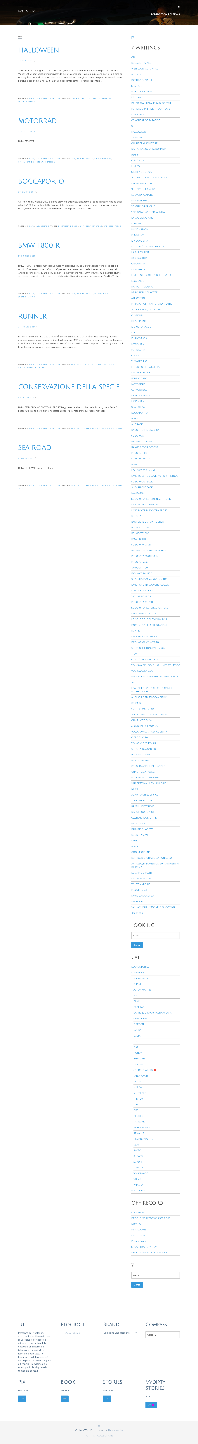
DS (135, 1041)
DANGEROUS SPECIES (143, 812)
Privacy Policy (138, 1241)
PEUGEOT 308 (139, 562)
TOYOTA (138, 1167)
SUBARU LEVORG (141, 458)
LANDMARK (137, 401)
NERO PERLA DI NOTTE (144, 292)
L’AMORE (136, 223)
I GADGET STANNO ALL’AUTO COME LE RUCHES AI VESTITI (152, 690)
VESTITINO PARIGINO (143, 206)
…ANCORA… (137, 137)
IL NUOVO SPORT (141, 241)
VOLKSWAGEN (141, 1173)
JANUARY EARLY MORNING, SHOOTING (153, 907)
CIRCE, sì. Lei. (138, 160)
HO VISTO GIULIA (140, 754)
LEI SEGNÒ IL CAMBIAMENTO (147, 246)
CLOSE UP (137, 315)
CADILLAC (138, 1007)
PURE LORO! (138, 349)
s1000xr (51, 162)
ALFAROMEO (140, 978)
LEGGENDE (137, 281)
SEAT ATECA (138, 407)
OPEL (136, 1110)
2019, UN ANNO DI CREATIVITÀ (148, 212)
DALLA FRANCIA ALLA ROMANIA (148, 149)
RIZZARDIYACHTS (143, 1139)
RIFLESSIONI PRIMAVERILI (145, 777)
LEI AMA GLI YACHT (141, 873)
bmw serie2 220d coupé (89, 364)
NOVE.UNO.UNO (140, 200)
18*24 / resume (72, 1333)
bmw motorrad (85, 159)
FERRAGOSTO (139, 378)
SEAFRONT (137, 86)
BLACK (135, 846)
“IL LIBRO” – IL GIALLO (143, 189)
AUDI (136, 995)
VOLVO (137, 1179)
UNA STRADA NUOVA (143, 772)
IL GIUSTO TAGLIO (141, 327)
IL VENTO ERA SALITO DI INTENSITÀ (151, 275)
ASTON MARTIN (142, 990)
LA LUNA (136, 97)
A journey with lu (80, 98)
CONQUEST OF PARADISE (145, 120)
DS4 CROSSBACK (140, 395)
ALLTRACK (137, 424)
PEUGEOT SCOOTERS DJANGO (148, 550)
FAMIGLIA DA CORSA (142, 895)
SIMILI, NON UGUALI (142, 172)
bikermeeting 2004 (68, 226)
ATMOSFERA (138, 298)
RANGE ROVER (141, 1127)
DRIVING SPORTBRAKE (144, 636)
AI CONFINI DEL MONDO (144, 726)
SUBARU (138, 1156)
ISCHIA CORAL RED (141, 573)
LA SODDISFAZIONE (142, 218)
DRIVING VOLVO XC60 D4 (145, 642)
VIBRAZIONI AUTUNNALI (145, 68)
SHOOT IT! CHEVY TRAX (144, 1247)
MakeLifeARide (26, 162)
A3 (132, 682)
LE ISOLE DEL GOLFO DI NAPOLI (149, 619)
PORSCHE (139, 1121)
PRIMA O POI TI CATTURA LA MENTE (151, 304)
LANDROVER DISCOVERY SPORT (149, 510)
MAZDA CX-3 (138, 493)
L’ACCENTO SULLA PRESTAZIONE (149, 625)
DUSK (134, 840)
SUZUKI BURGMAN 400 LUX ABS (149, 579)
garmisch (109, 226)
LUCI (133, 332)
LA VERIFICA (138, 269)
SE (132, 126)
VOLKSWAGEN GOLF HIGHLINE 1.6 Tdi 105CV (155, 665)
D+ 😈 (151, 1404)
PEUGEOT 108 (139, 453)
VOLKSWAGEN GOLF (142, 671)
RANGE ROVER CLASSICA (145, 430)
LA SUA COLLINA (140, 252)
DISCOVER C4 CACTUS (143, 613)
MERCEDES (139, 1093)
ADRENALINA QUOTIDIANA (146, 309)
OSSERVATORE (139, 258)
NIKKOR (22, 368)
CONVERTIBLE (139, 390)
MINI (136, 1104)
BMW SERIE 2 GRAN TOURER (147, 522)
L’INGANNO (137, 114)
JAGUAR (138, 1064)
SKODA (137, 1150)
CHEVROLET (140, 1018)
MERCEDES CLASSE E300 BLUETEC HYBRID (155, 676)
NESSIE (135, 789)
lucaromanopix (26, 101)
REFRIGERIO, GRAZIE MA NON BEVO (151, 858)
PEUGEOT (139, 1116)
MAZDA (137, 1087)
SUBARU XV (137, 436)
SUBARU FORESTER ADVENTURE (150, 608)
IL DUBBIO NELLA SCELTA (145, 367)
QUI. (133, 57)
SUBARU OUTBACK (142, 481)
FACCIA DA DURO (140, 760)
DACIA (136, 1036)
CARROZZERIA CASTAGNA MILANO (152, 1013)
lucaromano (42, 98)
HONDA (137, 1053)
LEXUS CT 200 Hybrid (143, 470)
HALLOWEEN (38, 50)
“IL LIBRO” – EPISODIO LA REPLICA (150, 177)
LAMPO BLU (138, 344)
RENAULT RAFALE (141, 63)
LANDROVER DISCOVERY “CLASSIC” (150, 585)
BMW (31, 98)
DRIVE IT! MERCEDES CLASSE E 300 (150, 1218)
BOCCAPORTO (41, 181)
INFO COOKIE (138, 1229)
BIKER (134, 418)
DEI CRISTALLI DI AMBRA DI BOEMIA (151, 103)
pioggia (119, 226)
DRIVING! (136, 1224)
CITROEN (136, 516)
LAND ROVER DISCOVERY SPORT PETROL (154, 476)
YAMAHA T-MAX (139, 567)
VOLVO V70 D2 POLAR (143, 743)
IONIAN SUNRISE (140, 372)
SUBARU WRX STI (141, 544)
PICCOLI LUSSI (139, 890)
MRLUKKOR (100, 428)
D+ (22, 1398)
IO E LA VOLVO (139, 1235)
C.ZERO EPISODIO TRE (144, 818)
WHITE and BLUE (140, 884)
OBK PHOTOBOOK (141, 720)
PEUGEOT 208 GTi (141, 441)
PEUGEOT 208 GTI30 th (144, 556)
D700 (79, 428)
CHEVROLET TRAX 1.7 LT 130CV (148, 648)
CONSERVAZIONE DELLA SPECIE (68, 387)
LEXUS (137, 1081)
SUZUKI (137, 1162)
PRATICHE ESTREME (142, 806)
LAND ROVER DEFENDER (145, 504)
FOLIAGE (136, 74)
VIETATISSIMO (139, 361)
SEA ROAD (34, 447)
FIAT (135, 1047)
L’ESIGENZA (137, 235)
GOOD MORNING (141, 852)
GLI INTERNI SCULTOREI (144, 143)
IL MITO (135, 166)
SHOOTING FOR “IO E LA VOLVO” (149, 1252)
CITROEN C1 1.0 (139, 737)
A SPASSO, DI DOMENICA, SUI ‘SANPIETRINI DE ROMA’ (155, 865)
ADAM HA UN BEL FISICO (145, 794)
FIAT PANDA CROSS (142, 590)
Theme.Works (115, 1430)
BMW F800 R (39, 245)
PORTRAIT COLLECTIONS (165, 14)
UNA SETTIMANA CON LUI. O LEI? (149, 783)
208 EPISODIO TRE (142, 800)
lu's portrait (28, 10)
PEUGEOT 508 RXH (142, 602)
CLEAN (135, 355)
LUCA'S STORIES (140, 967)
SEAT (136, 1144)
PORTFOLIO (55, 98)
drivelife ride (102, 294)
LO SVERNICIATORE (142, 195)
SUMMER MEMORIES (143, 708)
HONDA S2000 (139, 229)
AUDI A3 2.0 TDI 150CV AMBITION (149, 697)
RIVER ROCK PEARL (142, 91)
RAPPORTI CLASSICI (142, 286)
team (21, 489)
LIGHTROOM (108, 364)
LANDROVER (140, 1076)
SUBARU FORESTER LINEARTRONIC (151, 499)
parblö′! (135, 155)
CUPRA (137, 1030)
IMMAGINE (139, 1058)
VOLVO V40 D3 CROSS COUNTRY (149, 714)
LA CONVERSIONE (141, 878)
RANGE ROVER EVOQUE (145, 447)
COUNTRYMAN (139, 835)
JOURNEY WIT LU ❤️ (144, 1070)
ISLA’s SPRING (139, 321)
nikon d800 (40, 368)
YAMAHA (138, 1185)
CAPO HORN (138, 263)
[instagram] (179, 7)
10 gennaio (137, 913)
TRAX (134, 654)
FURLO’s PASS (139, 338)
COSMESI (136, 703)
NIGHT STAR (138, 823)
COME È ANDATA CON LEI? (145, 659)
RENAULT (138, 1133)
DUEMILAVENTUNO (142, 183)
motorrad (40, 162)
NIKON (30, 368)
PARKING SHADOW (142, 829)
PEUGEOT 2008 (140, 527)
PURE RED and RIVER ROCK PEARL (150, 109)
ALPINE (137, 984)
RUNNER (32, 316)
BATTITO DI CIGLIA (141, 80)
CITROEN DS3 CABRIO (143, 749)
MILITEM (138, 1099)
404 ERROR (137, 1212)
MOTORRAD (37, 121)
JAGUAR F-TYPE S (141, 596)
